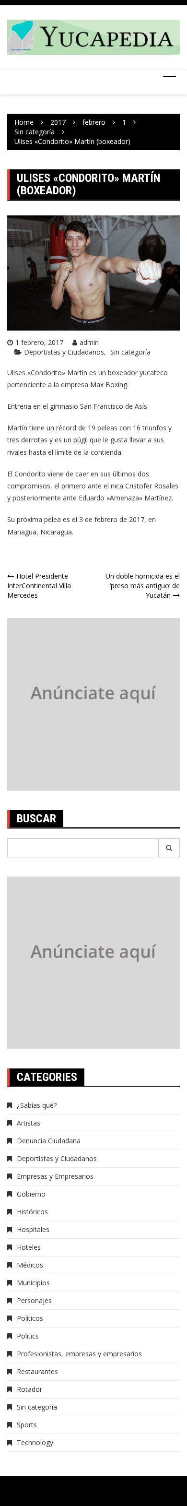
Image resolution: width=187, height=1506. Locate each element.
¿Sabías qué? (37, 1105)
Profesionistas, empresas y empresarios (79, 1353)
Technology (35, 1442)
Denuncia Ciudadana (49, 1140)
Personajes (34, 1300)
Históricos (32, 1211)
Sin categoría (130, 351)
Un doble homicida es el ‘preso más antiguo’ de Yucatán (142, 585)
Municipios (33, 1282)
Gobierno (31, 1193)
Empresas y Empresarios (55, 1176)
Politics (28, 1335)
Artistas (28, 1122)
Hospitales (33, 1229)
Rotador (29, 1389)
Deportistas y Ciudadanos (64, 351)
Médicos (30, 1264)
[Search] (169, 847)
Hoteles (29, 1247)
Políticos (30, 1318)
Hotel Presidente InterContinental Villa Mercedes (39, 585)
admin (89, 342)
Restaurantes (37, 1371)
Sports (27, 1424)
